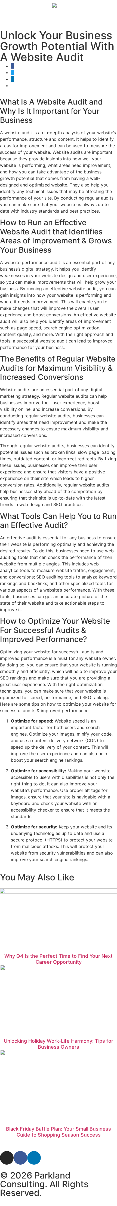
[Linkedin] (34, 1158)
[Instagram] (7, 1158)
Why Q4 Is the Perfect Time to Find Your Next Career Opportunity (58, 959)
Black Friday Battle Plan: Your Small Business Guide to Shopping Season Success (58, 1132)
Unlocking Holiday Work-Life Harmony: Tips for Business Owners (58, 1044)
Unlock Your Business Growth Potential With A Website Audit (57, 46)
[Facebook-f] (20, 1158)
